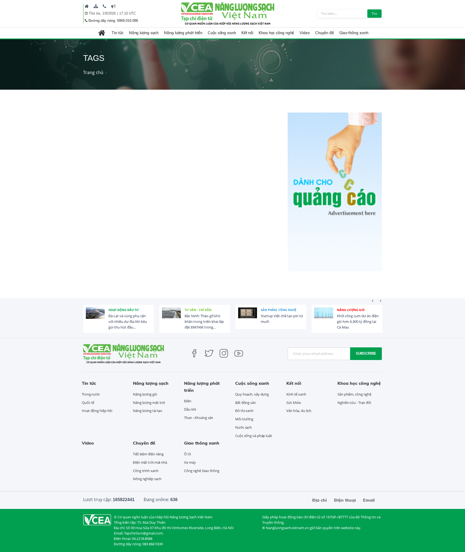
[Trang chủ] (87, 6)
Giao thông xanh (353, 32)
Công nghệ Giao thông (201, 470)
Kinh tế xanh (296, 394)
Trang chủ (93, 72)
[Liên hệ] (104, 6)
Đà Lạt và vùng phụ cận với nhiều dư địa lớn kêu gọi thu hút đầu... (127, 321)
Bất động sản (245, 402)
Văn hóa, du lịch (298, 410)
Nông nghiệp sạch (147, 478)
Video (305, 32)
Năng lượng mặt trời (149, 402)
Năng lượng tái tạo (147, 410)
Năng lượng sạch (144, 32)
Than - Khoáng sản (198, 417)
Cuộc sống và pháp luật (253, 435)
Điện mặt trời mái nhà (150, 462)
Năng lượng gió (351, 310)
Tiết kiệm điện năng (148, 454)
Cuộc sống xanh (222, 32)
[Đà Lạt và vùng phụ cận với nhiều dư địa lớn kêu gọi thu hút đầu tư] (95, 317)
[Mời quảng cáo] (113, 6)
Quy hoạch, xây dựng (252, 394)
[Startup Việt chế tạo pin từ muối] (247, 317)
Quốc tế (88, 402)
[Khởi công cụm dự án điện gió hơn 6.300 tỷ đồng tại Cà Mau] (323, 317)
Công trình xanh (145, 470)
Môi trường (244, 419)
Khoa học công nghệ (276, 32)
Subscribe (366, 353)
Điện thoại (345, 500)
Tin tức (117, 32)
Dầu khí (190, 409)
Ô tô (187, 454)
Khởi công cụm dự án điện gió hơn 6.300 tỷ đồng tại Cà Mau (358, 321)
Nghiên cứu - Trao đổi (354, 402)
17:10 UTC (127, 13)
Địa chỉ (319, 500)
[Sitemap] (96, 6)
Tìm (374, 13)
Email (369, 500)
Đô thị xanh (244, 410)
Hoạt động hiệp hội (97, 410)
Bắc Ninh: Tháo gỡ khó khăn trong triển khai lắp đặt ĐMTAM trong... (204, 321)
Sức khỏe (293, 402)
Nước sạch (243, 427)
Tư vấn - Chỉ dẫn (198, 310)
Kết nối (247, 32)
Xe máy (190, 462)
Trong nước (91, 394)
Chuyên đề (324, 32)
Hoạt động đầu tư (123, 310)
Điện (187, 401)
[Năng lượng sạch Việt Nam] (97, 519)
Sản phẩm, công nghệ (278, 310)
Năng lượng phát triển (183, 32)
